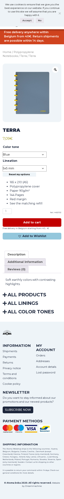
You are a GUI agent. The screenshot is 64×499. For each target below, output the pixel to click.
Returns (8, 362)
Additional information (25, 262)
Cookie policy (11, 383)
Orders (40, 355)
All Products (27, 295)
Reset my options (19, 174)
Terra (23, 56)
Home (7, 52)
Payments (9, 357)
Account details (46, 366)
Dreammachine (33, 486)
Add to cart (32, 222)
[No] (59, 13)
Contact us (30, 462)
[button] (32, 236)
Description (16, 254)
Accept (27, 20)
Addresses (43, 361)
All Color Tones (31, 312)
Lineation (10, 160)
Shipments (10, 351)
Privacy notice (12, 368)
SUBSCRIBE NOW (18, 409)
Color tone (11, 147)
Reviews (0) (16, 269)
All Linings (23, 303)
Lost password (45, 372)
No (40, 20)
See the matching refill (26, 203)
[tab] (16, 254)
